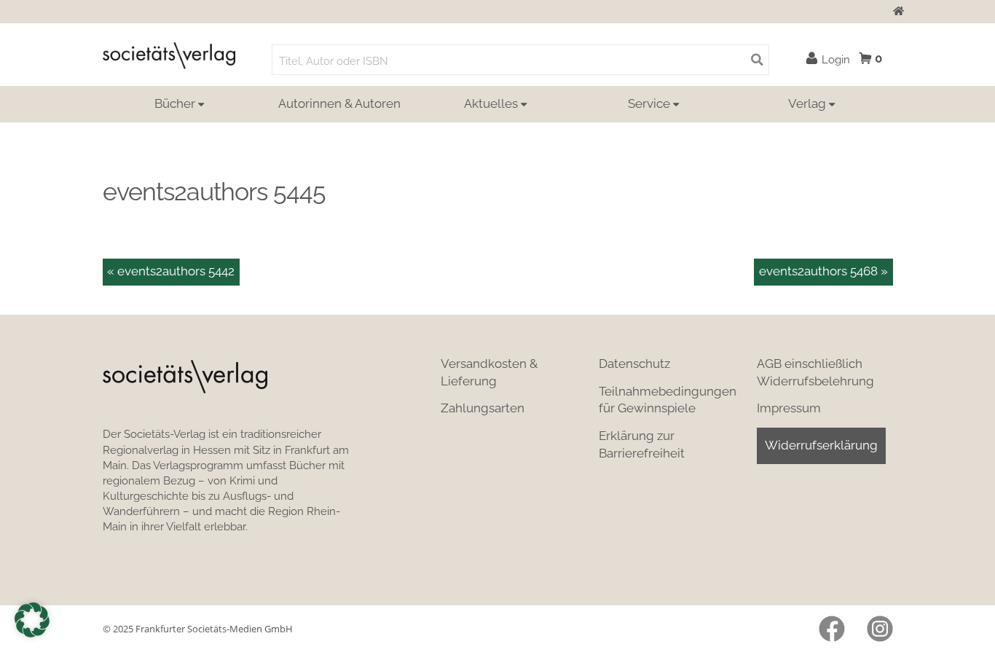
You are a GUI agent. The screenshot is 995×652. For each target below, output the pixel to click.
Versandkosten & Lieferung (489, 372)
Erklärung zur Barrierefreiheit (642, 444)
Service (649, 103)
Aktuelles (491, 103)
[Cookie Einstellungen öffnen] (32, 619)
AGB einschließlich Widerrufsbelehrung (815, 372)
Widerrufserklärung (821, 445)
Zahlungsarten (482, 408)
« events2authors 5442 (171, 271)
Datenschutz (634, 363)
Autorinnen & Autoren (339, 103)
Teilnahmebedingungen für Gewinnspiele (667, 400)
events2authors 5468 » (823, 271)
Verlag (807, 103)
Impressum (789, 408)
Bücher (174, 103)
